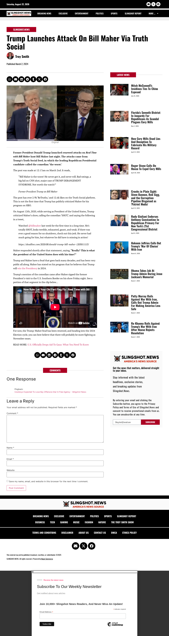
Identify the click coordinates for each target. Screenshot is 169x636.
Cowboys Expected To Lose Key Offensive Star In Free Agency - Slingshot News (50, 392)
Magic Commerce (47, 558)
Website (11, 470)
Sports (114, 13)
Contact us (100, 532)
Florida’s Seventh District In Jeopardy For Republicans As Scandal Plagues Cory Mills (145, 117)
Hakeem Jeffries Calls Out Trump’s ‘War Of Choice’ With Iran (146, 246)
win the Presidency (27, 268)
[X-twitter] (153, 4)
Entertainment (81, 13)
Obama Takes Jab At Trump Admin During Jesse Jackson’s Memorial (146, 273)
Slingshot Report (133, 13)
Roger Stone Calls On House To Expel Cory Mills (146, 167)
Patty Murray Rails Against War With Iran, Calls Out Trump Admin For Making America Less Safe (145, 302)
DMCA (114, 532)
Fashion (89, 522)
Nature (102, 522)
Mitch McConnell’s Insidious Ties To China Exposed (144, 88)
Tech (52, 522)
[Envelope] (148, 4)
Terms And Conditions (44, 532)
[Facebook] (158, 4)
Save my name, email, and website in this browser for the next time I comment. (48, 481)
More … (152, 13)
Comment (12, 413)
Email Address (46, 612)
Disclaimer (67, 532)
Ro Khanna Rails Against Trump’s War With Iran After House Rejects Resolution (145, 328)
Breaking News (44, 13)
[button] (10, 79)
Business (40, 522)
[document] (84, 603)
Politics (100, 13)
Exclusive (63, 13)
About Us (84, 532)
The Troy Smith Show (122, 522)
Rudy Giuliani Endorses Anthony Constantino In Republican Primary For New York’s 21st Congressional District (145, 222)
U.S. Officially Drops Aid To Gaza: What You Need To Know (58, 344)
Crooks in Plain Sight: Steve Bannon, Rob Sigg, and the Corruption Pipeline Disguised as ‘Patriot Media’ (145, 197)
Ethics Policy (129, 532)
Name (10, 448)
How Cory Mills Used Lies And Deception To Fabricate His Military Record (145, 143)
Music (76, 522)
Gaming (64, 522)
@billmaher (34, 225)
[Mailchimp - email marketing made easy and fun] (115, 626)
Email (10, 459)
